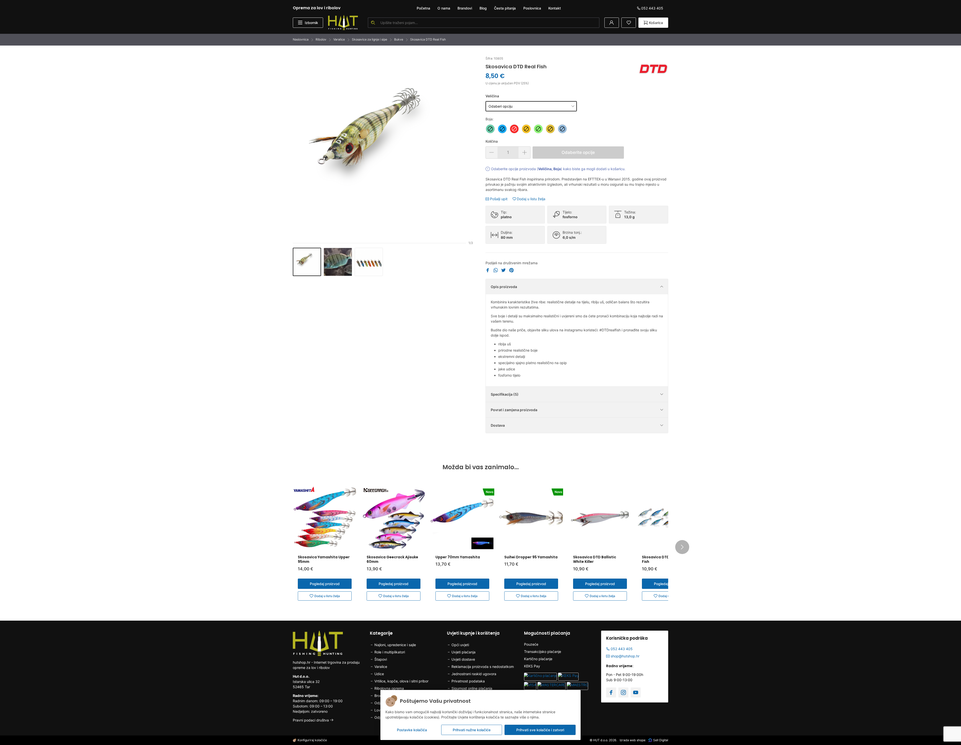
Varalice (339, 39)
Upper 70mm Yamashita (457, 557)
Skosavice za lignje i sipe (369, 39)
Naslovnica (301, 39)
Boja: (490, 119)
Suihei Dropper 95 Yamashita (531, 557)
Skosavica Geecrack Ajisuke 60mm (392, 559)
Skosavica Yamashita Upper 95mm (324, 559)
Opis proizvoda (504, 287)
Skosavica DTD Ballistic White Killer (594, 559)
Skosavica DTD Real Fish (428, 39)
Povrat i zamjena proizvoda (514, 410)
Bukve (398, 39)
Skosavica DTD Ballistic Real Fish (668, 559)
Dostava (498, 425)
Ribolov (321, 39)
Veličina (492, 96)
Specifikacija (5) (505, 394)
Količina (492, 141)
